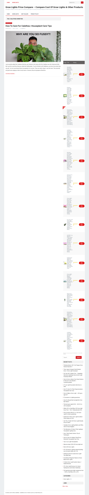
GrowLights (8, 28)
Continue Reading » (10, 73)
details (64, 354)
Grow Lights (15, 2)
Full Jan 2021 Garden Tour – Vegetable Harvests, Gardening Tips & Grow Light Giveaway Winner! (73, 375)
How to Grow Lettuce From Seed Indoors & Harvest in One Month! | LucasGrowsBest (73, 381)
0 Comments (22, 28)
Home (8, 2)
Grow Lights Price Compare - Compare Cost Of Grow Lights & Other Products (24, 492)
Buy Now (82, 74)
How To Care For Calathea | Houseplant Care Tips (29, 26)
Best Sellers (24, 14)
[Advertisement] (73, 38)
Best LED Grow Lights (69, 447)
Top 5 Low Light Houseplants (71, 441)
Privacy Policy (35, 14)
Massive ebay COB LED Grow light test (73, 444)
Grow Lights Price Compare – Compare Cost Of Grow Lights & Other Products (44, 7)
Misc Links (65, 486)
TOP (64, 107)
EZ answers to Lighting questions (72, 397)
